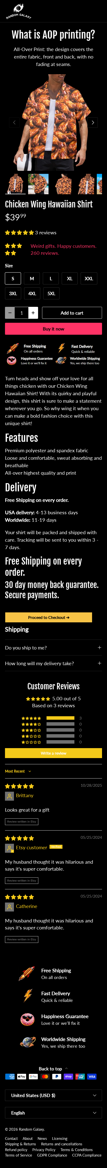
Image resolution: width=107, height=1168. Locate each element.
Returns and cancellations (61, 1144)
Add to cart (72, 313)
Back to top (51, 1068)
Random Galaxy (31, 1129)
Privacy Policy (43, 1149)
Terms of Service (18, 1155)
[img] (19, 786)
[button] (88, 11)
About (28, 1138)
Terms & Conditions (76, 1149)
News (42, 1138)
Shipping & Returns (20, 1144)
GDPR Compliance (52, 1155)
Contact (11, 1138)
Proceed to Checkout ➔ (48, 617)
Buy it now (53, 328)
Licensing (59, 1138)
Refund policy (16, 1149)
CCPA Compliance (87, 1155)
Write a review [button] (53, 753)
